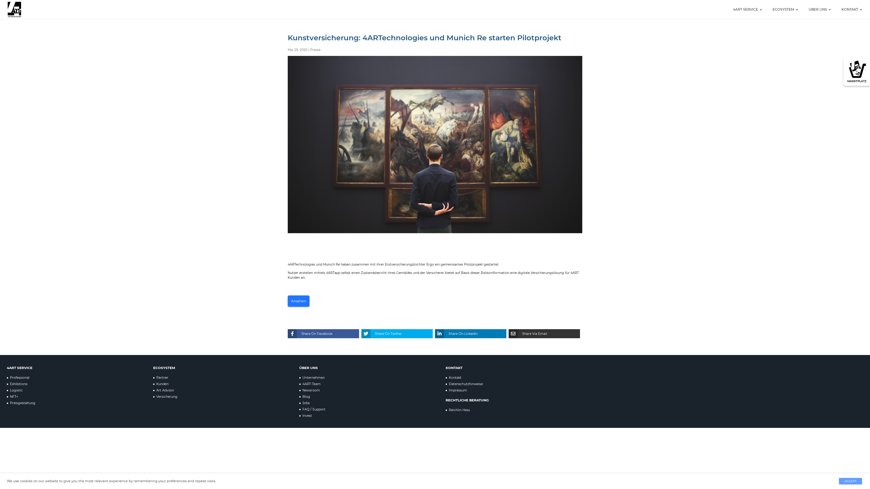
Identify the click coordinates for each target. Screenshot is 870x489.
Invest (307, 416)
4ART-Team (311, 384)
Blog (306, 397)
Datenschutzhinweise (466, 384)
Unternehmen (313, 378)
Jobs (306, 403)
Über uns (818, 10)
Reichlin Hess (459, 410)
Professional (19, 378)
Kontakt (849, 10)
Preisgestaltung (22, 403)
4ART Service (745, 10)
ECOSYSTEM (783, 10)
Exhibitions (18, 384)
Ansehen (298, 301)
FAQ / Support (313, 409)
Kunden (162, 384)
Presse (315, 50)
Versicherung (166, 397)
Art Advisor (165, 390)
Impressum (458, 390)
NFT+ (14, 397)
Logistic (16, 390)
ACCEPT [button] (850, 481)
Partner (162, 378)
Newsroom (311, 390)
